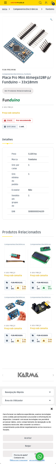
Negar (28, 446)
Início (4, 9)
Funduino (50, 9)
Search (40, 2)
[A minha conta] (46, 2)
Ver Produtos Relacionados (17, 91)
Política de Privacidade (19, 460)
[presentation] (53, 375)
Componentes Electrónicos (25, 9)
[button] (51, 408)
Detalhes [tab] (7, 139)
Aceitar (28, 438)
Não (30, 190)
